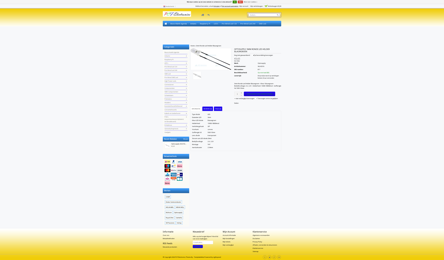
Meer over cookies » (250, 2)
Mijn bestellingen (229, 238)
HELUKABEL (170, 207)
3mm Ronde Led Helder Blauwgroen (208, 46)
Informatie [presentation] (196, 109)
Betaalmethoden (169, 238)
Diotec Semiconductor (173, 202)
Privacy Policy (257, 242)
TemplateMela (199, 257)
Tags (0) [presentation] (218, 109)
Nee (240, 2)
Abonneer (197, 246)
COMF (168, 197)
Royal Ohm (169, 218)
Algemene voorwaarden (261, 235)
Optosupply (262, 63)
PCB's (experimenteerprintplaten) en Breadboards (258, 35)
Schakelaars (252, 29)
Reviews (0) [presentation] (208, 109)
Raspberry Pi (205, 23)
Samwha (179, 218)
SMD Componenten (237, 29)
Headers (168, 35)
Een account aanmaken (230, 6)
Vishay (179, 223)
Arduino (193, 23)
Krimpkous (169, 40)
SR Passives (170, 223)
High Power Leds (191, 29)
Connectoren (206, 29)
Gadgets (199, 40)
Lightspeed (217, 257)
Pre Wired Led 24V (247, 23)
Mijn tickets (226, 242)
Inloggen (217, 6)
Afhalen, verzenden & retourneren (265, 245)
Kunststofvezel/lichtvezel (185, 35)
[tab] (196, 109)
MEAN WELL (180, 207)
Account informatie (229, 235)
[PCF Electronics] (177, 14)
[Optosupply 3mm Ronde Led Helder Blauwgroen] (211, 75)
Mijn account (243, 6)
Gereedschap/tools (184, 40)
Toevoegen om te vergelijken (267, 98)
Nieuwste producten (170, 247)
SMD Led (262, 23)
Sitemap (255, 251)
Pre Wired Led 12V (229, 23)
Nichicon (169, 212)
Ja (235, 2)
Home (166, 23)
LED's (216, 23)
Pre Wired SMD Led (172, 29)
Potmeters (265, 29)
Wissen (185, 139)
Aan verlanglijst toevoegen (245, 98)
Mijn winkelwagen (256, 6)
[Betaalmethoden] (176, 173)
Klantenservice (258, 248)
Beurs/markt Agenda (178, 23)
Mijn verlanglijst (228, 245)
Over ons (166, 235)
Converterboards (206, 35)
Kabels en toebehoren (226, 35)
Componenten (220, 29)
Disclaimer (256, 238)
